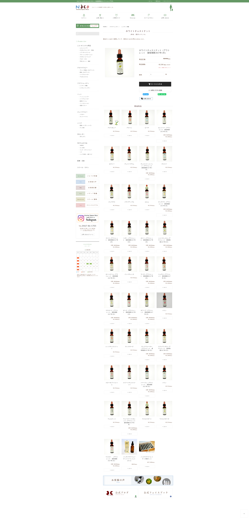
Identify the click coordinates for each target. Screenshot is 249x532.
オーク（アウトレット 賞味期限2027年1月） (129, 312)
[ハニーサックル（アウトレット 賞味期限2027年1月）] (164, 228)
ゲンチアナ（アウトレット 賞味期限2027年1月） (164, 203)
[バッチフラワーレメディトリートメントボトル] (129, 446)
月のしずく (81, 134)
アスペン (129, 127)
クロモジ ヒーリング (85, 56)
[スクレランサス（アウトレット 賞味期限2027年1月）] (164, 336)
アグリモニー (112, 127)
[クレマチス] (112, 192)
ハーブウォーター (84, 74)
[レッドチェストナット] (112, 336)
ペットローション (84, 103)
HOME (105, 26)
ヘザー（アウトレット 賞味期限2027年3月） (129, 240)
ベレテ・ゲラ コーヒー (86, 149)
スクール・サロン (83, 167)
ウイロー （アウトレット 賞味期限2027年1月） (112, 458)
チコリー (164, 164)
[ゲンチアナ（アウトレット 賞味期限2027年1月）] (164, 192)
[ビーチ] (147, 117)
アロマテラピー (82, 68)
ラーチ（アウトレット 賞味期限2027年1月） (147, 276)
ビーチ (147, 127)
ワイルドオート (147, 419)
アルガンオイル (84, 76)
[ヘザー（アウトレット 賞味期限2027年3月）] (129, 228)
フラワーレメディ (114, 26)
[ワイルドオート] (147, 409)
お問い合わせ (165, 18)
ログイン (83, 18)
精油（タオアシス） (85, 72)
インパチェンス (129, 274)
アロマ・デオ (83, 59)
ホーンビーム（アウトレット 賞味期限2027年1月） (112, 276)
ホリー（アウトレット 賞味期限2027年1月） (147, 240)
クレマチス (111, 202)
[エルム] (147, 192)
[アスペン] (129, 117)
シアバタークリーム (85, 52)
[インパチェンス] (129, 264)
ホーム (150, 1)
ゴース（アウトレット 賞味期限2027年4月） (112, 240)
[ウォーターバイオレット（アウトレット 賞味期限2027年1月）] (129, 409)
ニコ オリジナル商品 (84, 45)
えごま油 (82, 147)
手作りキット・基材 (85, 61)
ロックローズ (129, 346)
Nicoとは (132, 18)
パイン (164, 310)
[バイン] (164, 372)
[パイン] (164, 300)
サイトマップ (167, 1)
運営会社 (158, 1)
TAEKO (82, 145)
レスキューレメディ (85, 87)
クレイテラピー (82, 112)
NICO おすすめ (82, 143)
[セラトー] (112, 154)
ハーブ (79, 123)
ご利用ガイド (116, 18)
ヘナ (81, 152)
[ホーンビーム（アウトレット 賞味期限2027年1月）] (112, 264)
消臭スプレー (83, 105)
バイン (164, 382)
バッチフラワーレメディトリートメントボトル (129, 458)
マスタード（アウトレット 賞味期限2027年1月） (112, 312)
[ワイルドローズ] (164, 409)
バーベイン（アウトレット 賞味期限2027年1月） (147, 384)
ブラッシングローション (86, 54)
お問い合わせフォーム (87, 234)
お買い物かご (100, 18)
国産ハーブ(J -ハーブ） (86, 125)
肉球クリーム (83, 101)
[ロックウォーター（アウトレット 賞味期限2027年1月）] (147, 336)
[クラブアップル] (129, 192)
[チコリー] (164, 154)
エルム (147, 202)
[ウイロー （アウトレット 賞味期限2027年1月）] (112, 446)
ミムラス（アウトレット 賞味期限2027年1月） (164, 276)
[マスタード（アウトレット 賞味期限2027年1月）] (112, 300)
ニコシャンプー (84, 48)
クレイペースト (84, 116)
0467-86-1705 (89, 226)
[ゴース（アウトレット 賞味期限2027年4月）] (112, 228)
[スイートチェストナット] (129, 372)
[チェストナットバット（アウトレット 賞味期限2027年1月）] (147, 154)
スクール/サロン (148, 18)
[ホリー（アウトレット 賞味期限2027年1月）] (147, 228)
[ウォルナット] (112, 409)
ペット (79, 94)
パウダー (82, 114)
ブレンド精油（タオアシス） (87, 70)
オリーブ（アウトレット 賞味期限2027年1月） (147, 312)
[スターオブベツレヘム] (112, 372)
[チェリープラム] (129, 154)
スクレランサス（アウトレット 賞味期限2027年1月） (164, 348)
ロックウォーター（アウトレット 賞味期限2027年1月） (147, 348)
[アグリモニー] (112, 117)
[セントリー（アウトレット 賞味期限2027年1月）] (164, 117)
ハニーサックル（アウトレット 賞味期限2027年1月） (164, 240)
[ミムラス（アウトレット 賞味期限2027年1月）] (164, 264)
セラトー (112, 164)
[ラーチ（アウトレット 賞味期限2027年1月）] (147, 264)
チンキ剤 (82, 127)
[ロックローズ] (129, 336)
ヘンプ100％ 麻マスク (86, 154)
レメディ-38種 (125, 26)
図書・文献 (81, 161)
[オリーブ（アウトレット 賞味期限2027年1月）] (147, 300)
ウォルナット (112, 419)
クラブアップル (129, 202)
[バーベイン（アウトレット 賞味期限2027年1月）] (147, 372)
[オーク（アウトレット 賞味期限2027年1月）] (129, 300)
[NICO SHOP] (82, 7)
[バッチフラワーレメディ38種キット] (147, 446)
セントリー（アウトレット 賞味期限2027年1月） (164, 129)
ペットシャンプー (84, 96)
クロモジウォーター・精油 (87, 50)
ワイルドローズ (164, 419)
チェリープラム (129, 164)
